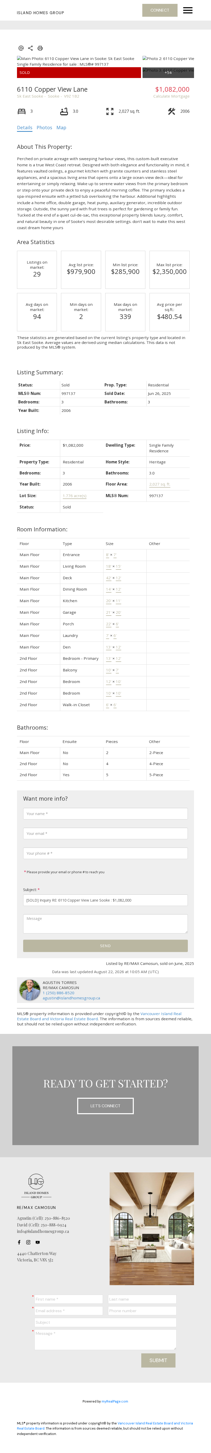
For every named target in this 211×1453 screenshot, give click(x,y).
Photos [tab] (44, 127)
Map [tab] (61, 127)
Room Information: (42, 529)
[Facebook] (20, 1242)
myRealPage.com (115, 1401)
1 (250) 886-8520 (58, 992)
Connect (160, 10)
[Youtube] (39, 1242)
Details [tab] (24, 127)
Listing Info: (33, 431)
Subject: (30, 889)
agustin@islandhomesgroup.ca (71, 997)
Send (105, 945)
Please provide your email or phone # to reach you (65, 872)
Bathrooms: (32, 727)
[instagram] (29, 1242)
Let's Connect (105, 1106)
